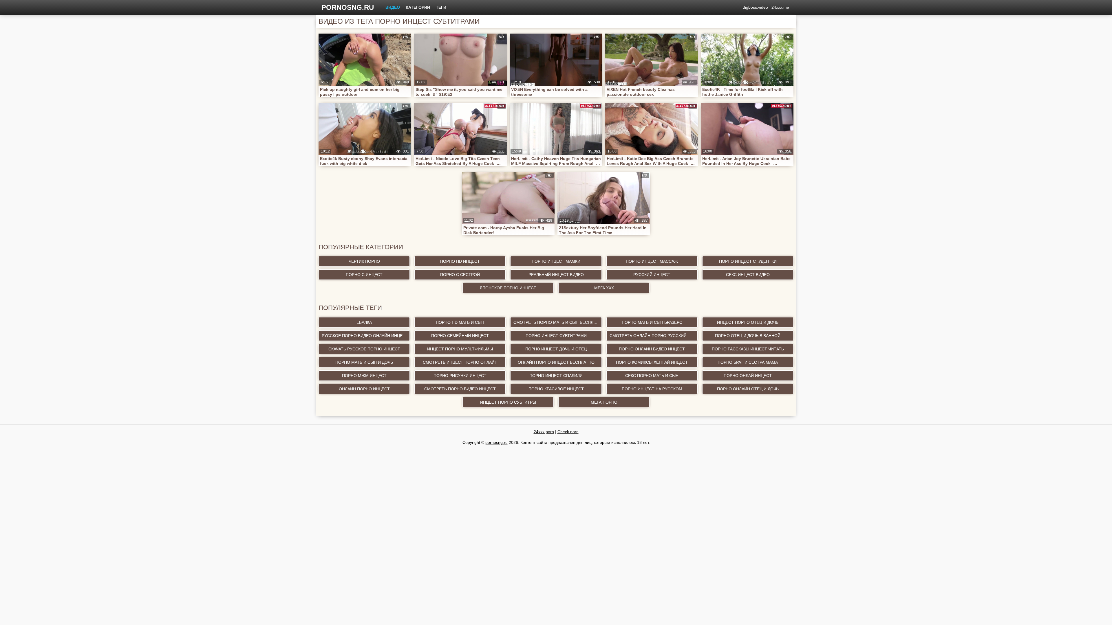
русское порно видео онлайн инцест (365, 335)
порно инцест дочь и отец (556, 349)
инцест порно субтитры (508, 402)
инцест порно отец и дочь (747, 322)
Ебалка (364, 322)
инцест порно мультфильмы (460, 349)
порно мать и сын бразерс (652, 322)
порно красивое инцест (556, 389)
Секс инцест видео (748, 274)
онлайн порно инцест (364, 389)
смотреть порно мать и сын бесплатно (557, 322)
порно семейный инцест (460, 335)
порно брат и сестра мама (748, 362)
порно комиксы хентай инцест (652, 362)
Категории (418, 7)
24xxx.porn (544, 431)
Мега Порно (604, 402)
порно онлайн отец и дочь (748, 389)
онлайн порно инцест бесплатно (556, 362)
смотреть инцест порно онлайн (460, 362)
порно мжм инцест (364, 375)
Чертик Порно (364, 261)
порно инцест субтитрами (556, 335)
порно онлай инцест (748, 375)
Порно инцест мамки (556, 261)
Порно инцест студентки (748, 261)
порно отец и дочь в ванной (747, 335)
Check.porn (568, 431)
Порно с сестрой (460, 274)
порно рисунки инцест (460, 375)
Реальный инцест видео (556, 274)
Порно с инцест (364, 274)
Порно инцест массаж (652, 261)
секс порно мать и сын (651, 375)
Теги (441, 7)
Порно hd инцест (460, 261)
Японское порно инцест (508, 288)
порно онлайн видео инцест (652, 349)
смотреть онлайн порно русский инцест (654, 335)
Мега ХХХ (604, 288)
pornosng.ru (347, 7)
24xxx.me (780, 7)
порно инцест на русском (652, 389)
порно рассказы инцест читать (748, 349)
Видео (392, 7)
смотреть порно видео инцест (460, 389)
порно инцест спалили (556, 375)
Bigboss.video (755, 7)
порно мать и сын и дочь (364, 362)
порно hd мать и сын (460, 322)
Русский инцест (651, 274)
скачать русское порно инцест (364, 349)
